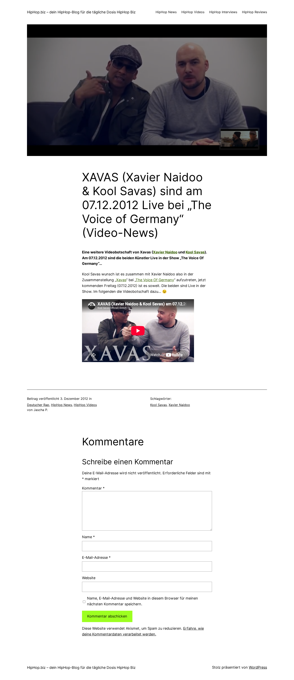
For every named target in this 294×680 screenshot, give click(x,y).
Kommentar (93, 488)
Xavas (121, 280)
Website (88, 578)
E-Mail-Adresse (96, 557)
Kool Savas (195, 252)
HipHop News (61, 405)
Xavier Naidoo (165, 252)
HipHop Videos (85, 405)
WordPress (258, 667)
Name (88, 537)
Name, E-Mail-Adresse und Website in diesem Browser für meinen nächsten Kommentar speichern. (142, 601)
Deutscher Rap (38, 405)
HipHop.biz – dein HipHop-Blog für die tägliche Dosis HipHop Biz (81, 12)
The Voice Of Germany (155, 280)
